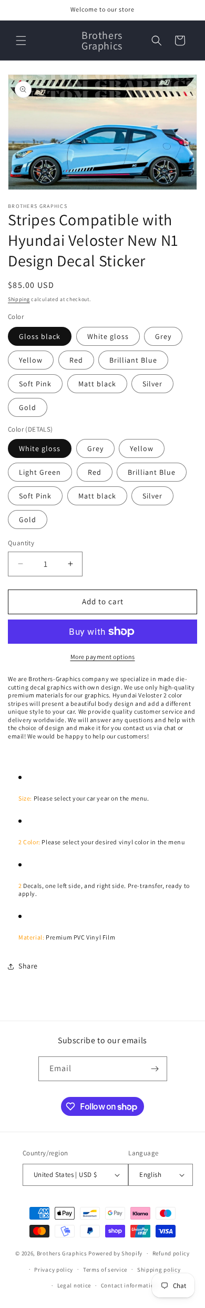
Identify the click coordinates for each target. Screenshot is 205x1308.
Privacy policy (53, 1269)
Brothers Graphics (62, 1253)
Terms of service (105, 1269)
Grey (163, 336)
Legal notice (74, 1285)
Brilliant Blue (133, 360)
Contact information (129, 1285)
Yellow (31, 360)
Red (76, 360)
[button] (21, 40)
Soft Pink (35, 383)
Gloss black (39, 336)
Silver (152, 383)
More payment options (102, 657)
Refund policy (171, 1253)
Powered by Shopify (115, 1253)
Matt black (97, 383)
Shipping (19, 299)
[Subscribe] (155, 1068)
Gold (27, 407)
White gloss (108, 336)
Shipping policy (159, 1269)
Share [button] (28, 966)
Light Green (40, 472)
